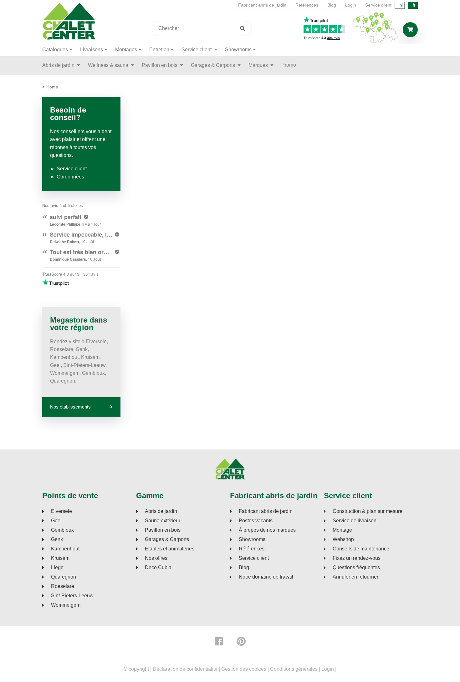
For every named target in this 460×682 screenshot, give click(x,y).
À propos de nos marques (267, 530)
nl (401, 5)
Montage (342, 530)
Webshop (343, 539)
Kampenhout (65, 548)
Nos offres (156, 558)
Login (350, 5)
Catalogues (55, 49)
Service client (378, 5)
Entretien (159, 49)
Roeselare (62, 586)
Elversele (61, 511)
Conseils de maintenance (361, 548)
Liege (57, 567)
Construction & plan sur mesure (367, 511)
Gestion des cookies (243, 669)
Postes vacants (256, 520)
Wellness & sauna (109, 65)
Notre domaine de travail (266, 576)
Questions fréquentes (356, 567)
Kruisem (60, 558)
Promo (288, 65)
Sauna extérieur (162, 520)
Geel (56, 520)
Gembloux (62, 530)
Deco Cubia (158, 567)
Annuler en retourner (355, 576)
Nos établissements (70, 406)
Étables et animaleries (169, 548)
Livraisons (91, 49)
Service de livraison (354, 520)
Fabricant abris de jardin (262, 5)
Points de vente (70, 495)
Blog (331, 5)
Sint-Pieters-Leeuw (72, 595)
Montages (126, 49)
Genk (57, 539)
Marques (258, 65)
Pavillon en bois (160, 65)
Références (306, 5)
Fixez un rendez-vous (357, 558)
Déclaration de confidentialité (185, 669)
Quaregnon (63, 576)
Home (52, 86)
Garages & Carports (213, 65)
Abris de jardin (59, 65)
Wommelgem (65, 605)
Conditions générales (294, 669)
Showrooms (238, 49)
